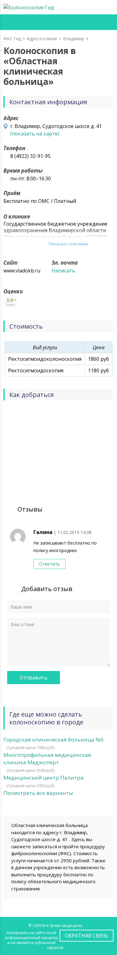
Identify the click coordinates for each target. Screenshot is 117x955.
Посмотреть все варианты (38, 792)
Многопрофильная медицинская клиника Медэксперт (47, 758)
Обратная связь (86, 935)
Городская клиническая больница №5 (53, 739)
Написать (63, 270)
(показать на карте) (34, 133)
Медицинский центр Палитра (43, 777)
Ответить (49, 564)
